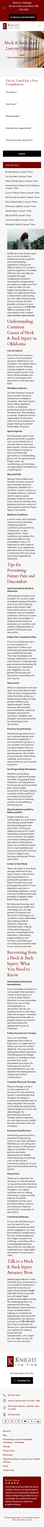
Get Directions (14, 1414)
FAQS (5, 1466)
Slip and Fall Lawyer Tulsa (18, 215)
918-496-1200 (28, 1321)
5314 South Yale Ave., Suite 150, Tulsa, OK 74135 (23, 1407)
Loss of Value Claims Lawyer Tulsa (22, 192)
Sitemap (6, 1446)
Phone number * (13, 116)
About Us (7, 1431)
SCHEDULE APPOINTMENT (22, 17)
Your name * (11, 92)
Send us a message (22, 2)
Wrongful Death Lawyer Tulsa (20, 224)
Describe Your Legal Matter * (19, 128)
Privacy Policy (9, 1450)
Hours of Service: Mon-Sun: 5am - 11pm (24, 1400)
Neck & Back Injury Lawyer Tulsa (21, 201)
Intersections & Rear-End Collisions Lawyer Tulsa (22, 187)
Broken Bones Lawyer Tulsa (19, 172)
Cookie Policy (8, 1470)
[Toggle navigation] (39, 26)
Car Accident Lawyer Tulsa (18, 176)
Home (22, 55)
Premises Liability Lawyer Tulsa (20, 206)
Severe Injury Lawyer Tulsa (18, 211)
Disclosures (7, 1455)
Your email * (11, 104)
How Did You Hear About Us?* (19, 140)
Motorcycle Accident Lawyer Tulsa (22, 197)
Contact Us (23, 1380)
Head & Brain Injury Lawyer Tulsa (21, 181)
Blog (5, 1435)
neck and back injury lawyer (20, 315)
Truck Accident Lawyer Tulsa (19, 220)
